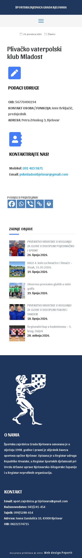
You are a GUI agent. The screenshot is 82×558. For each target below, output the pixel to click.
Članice (52, 34)
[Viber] (30, 204)
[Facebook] (12, 204)
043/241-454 (36, 507)
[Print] (49, 204)
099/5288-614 (23, 512)
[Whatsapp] (21, 204)
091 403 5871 (33, 168)
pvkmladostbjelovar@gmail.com (44, 174)
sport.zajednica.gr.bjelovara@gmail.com (40, 501)
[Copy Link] (39, 204)
